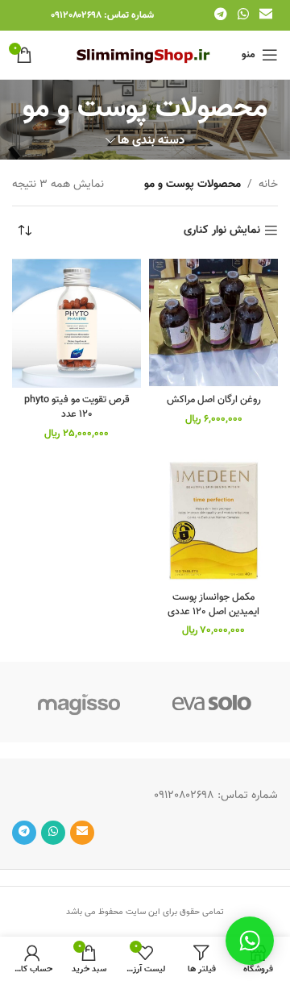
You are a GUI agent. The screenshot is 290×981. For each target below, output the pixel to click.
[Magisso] (78, 702)
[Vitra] (211, 702)
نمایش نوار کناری (222, 231)
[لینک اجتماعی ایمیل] (266, 15)
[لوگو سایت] (145, 55)
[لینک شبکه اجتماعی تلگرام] (220, 15)
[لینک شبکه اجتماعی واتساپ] (243, 15)
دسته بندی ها (151, 141)
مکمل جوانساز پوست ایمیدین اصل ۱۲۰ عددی (213, 604)
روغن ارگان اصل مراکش (214, 400)
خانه (268, 184)
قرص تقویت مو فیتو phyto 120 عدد (77, 407)
